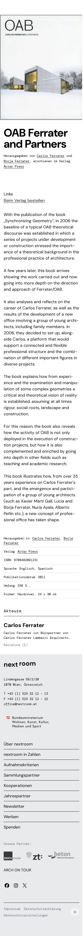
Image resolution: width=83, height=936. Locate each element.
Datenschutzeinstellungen (26, 915)
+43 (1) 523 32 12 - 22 (27, 699)
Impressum (12, 909)
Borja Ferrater (17, 161)
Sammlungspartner (22, 775)
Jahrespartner (17, 796)
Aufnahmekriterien (21, 765)
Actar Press (14, 166)
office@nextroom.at (20, 704)
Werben (11, 816)
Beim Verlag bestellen (24, 200)
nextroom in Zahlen (22, 754)
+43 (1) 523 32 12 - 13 (27, 693)
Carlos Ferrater (51, 156)
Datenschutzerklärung (42, 909)
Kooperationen (18, 785)
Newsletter (14, 806)
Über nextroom (18, 744)
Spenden (12, 827)
